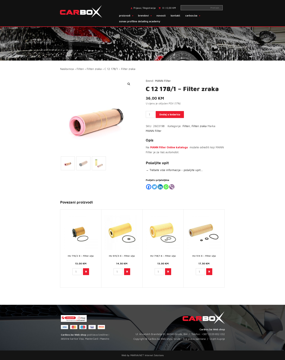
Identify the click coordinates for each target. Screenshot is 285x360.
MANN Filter (163, 80)
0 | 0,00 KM (169, 8)
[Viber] (171, 186)
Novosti (161, 15)
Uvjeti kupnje (217, 338)
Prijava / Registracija (144, 8)
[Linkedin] (160, 186)
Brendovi (143, 15)
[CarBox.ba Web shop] (83, 11)
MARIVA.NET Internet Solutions (147, 355)
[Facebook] (148, 186)
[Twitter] (154, 186)
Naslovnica (67, 69)
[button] (129, 84)
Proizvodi (124, 15)
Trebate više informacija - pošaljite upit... (174, 170)
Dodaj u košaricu (169, 114)
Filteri (80, 69)
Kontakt (175, 15)
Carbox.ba (191, 15)
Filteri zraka (94, 69)
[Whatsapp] (166, 186)
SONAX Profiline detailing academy (139, 21)
